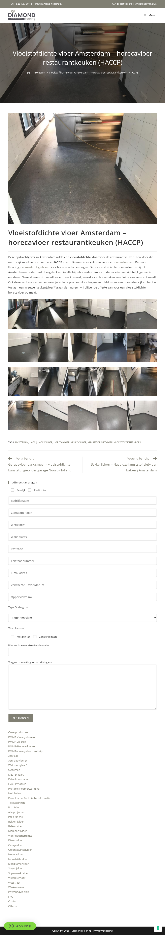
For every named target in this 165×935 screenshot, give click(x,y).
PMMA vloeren (17, 741)
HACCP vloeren (17, 784)
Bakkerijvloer (16, 821)
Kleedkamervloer (18, 864)
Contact (13, 901)
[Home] (28, 72)
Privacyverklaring (103, 930)
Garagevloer (15, 845)
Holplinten (14, 793)
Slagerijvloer (15, 868)
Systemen (14, 770)
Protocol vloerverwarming (23, 788)
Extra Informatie (18, 779)
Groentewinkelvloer (20, 849)
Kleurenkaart (16, 774)
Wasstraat (14, 882)
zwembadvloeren (18, 892)
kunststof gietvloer (37, 267)
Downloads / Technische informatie (29, 798)
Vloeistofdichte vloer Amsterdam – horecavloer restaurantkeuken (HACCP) (93, 72)
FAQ (10, 896)
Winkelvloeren (16, 887)
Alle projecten (16, 812)
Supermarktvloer (18, 873)
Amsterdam (21, 442)
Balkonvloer (15, 826)
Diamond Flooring (81, 930)
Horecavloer (15, 854)
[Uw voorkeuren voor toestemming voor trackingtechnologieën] (158, 928)
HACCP (33, 442)
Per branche (15, 817)
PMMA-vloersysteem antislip (25, 751)
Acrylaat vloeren (18, 760)
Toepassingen (16, 802)
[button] (23, 314)
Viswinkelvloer (16, 878)
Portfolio (13, 807)
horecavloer (121, 262)
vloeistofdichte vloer (127, 442)
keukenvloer (79, 442)
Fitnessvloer (15, 840)
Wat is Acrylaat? (17, 765)
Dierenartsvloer (17, 831)
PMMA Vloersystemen (21, 737)
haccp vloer (45, 442)
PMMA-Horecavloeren (21, 746)
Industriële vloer (18, 859)
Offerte (12, 906)
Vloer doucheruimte (20, 835)
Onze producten (18, 732)
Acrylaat (13, 756)
